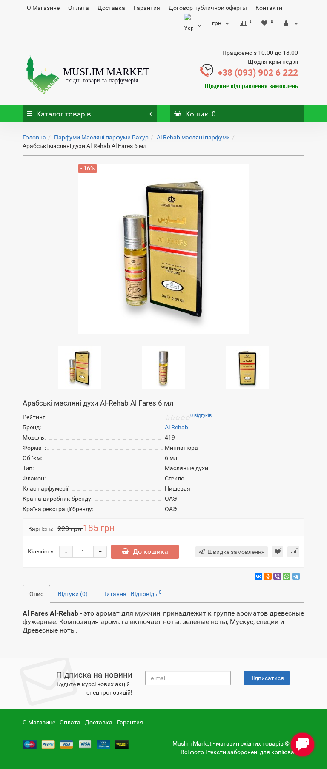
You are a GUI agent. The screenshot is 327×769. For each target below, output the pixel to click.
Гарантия (147, 7)
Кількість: (41, 551)
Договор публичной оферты (208, 7)
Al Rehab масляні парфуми (193, 137)
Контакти (268, 7)
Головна (34, 137)
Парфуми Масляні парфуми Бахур (101, 137)
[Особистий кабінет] (291, 23)
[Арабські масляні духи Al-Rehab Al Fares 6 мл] (79, 366)
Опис (36, 593)
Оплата (78, 7)
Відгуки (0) (73, 593)
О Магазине (43, 7)
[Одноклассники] (268, 576)
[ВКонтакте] (258, 576)
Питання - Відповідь (131, 593)
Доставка (111, 7)
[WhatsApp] (286, 576)
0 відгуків (201, 415)
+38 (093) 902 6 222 (258, 73)
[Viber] (277, 576)
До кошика (150, 552)
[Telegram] (296, 576)
